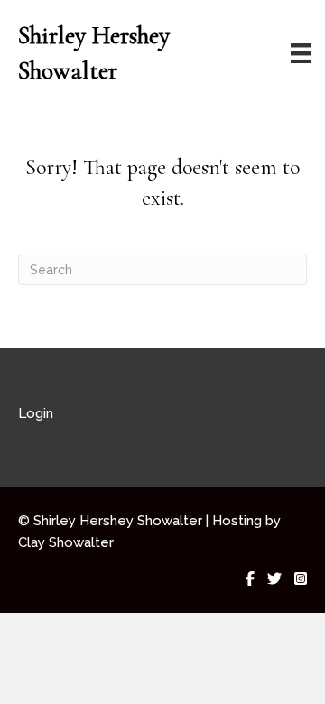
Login (35, 413)
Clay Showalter (66, 542)
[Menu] (300, 53)
